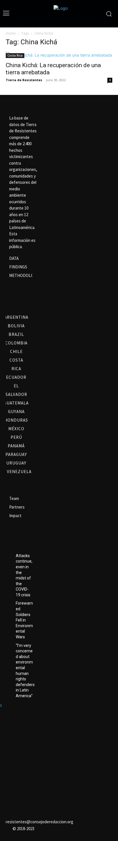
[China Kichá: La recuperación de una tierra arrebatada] (59, 55)
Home (11, 33)
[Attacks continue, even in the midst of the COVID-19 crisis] (8, 556)
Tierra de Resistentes (24, 80)
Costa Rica (15, 55)
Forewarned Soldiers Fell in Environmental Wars (24, 620)
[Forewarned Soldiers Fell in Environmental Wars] (8, 603)
